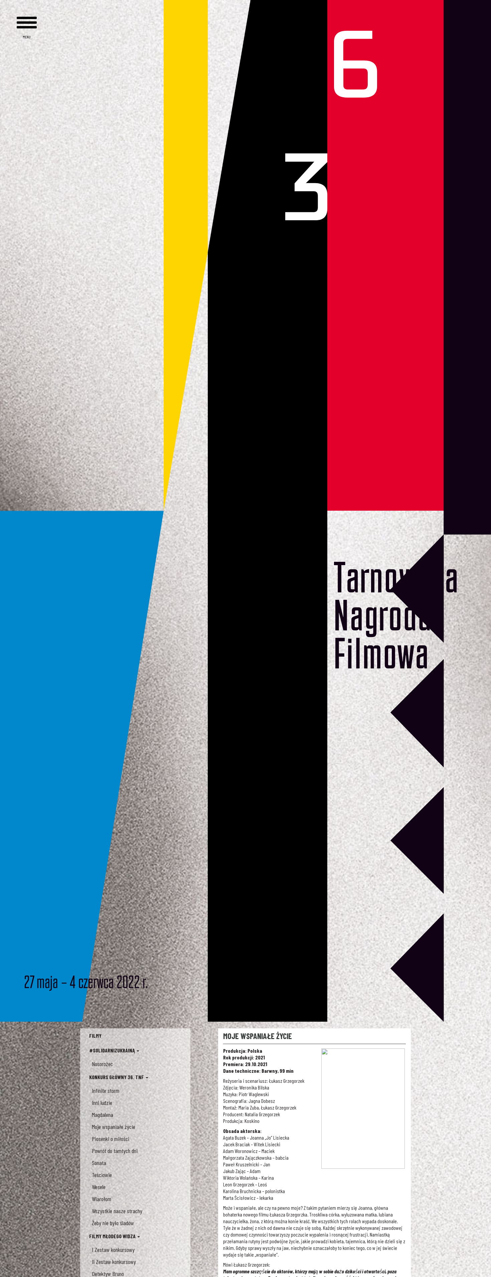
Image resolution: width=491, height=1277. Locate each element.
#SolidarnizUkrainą (112, 1050)
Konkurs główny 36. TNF (117, 1077)
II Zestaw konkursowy (114, 1261)
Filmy (95, 1035)
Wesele (99, 1186)
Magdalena (102, 1114)
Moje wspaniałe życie (113, 1126)
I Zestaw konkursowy (113, 1249)
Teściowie (102, 1174)
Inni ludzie (102, 1102)
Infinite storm (105, 1090)
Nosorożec (102, 1063)
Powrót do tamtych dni (115, 1150)
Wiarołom (101, 1198)
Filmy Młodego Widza (113, 1236)
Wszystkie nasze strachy (117, 1211)
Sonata (99, 1162)
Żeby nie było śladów (113, 1223)
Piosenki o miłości (110, 1138)
